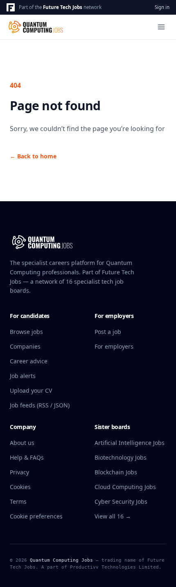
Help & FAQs (27, 457)
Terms (18, 501)
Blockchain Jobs (116, 472)
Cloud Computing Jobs (125, 487)
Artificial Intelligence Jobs (130, 443)
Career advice (28, 361)
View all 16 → (113, 516)
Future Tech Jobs (62, 7)
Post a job (108, 332)
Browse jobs (26, 332)
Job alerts (23, 376)
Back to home (33, 156)
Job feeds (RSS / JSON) (40, 405)
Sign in (162, 7)
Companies (25, 346)
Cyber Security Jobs (121, 501)
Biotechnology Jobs (121, 457)
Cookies (20, 487)
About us (22, 443)
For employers (114, 346)
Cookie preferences (36, 516)
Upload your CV (31, 390)
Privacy (19, 472)
